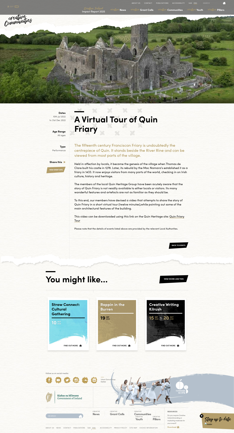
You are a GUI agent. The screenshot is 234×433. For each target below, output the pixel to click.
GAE (190, 3)
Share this (56, 162)
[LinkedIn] (94, 380)
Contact (148, 3)
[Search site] (224, 3)
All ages (62, 135)
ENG (195, 3)
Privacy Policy (120, 428)
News (118, 10)
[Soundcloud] (85, 380)
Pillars (216, 10)
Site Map (133, 428)
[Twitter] (67, 380)
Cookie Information (149, 428)
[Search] (80, 416)
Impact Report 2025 (93, 10)
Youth (195, 10)
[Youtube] (58, 380)
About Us (136, 3)
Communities (170, 10)
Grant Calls (142, 10)
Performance (59, 150)
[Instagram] (76, 380)
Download (171, 427)
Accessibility (178, 3)
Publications (162, 3)
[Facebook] (49, 380)
